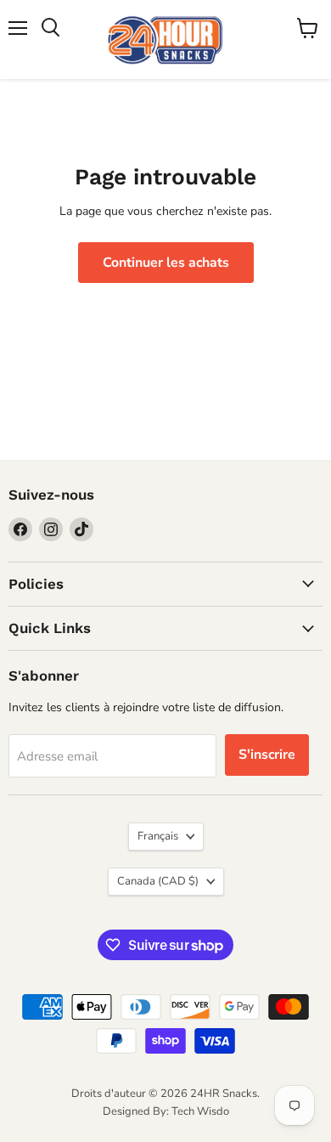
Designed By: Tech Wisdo (166, 1111)
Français (157, 836)
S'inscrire (266, 754)
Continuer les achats (166, 262)
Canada (158, 881)
